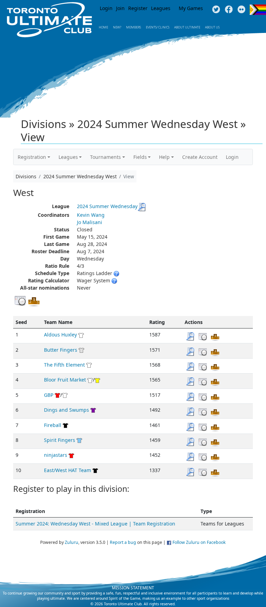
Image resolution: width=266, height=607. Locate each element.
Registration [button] (32, 157)
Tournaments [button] (105, 157)
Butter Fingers (60, 350)
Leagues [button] (68, 157)
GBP (48, 395)
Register (138, 8)
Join (120, 8)
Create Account (200, 157)
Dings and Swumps (66, 410)
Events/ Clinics (157, 27)
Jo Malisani (89, 222)
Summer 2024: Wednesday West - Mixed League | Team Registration (95, 523)
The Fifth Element (64, 364)
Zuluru (71, 542)
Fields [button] (140, 157)
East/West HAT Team (67, 470)
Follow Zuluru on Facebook (199, 542)
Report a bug (123, 542)
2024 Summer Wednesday (107, 206)
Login (106, 8)
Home (103, 27)
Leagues (160, 8)
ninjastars (55, 455)
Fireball (52, 425)
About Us (212, 27)
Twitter (216, 10)
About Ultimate (187, 27)
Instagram (241, 10)
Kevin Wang (91, 215)
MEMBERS (133, 27)
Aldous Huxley (60, 334)
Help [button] (164, 157)
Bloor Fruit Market (65, 379)
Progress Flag (258, 10)
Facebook (228, 10)
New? (117, 27)
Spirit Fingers (59, 440)
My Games (191, 8)
